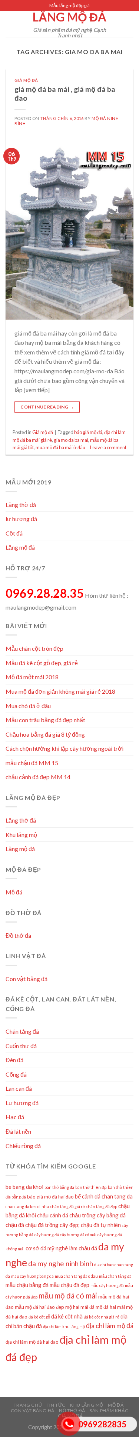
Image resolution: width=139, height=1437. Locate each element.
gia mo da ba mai (71, 440)
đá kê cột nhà (67, 1316)
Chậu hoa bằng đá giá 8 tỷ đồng (45, 734)
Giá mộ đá (26, 80)
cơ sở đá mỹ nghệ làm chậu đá (61, 1248)
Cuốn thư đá (21, 1045)
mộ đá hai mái (110, 1307)
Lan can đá (19, 1088)
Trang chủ (28, 1405)
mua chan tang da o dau (76, 1276)
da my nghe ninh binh (60, 1263)
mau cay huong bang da (32, 1276)
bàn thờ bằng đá (59, 1187)
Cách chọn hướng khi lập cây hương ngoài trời (64, 748)
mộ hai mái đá (80, 1307)
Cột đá (14, 533)
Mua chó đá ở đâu (28, 705)
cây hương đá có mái (78, 1234)
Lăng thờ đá (21, 504)
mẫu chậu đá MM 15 (32, 762)
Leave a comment (108, 447)
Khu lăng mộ (21, 834)
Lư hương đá (22, 1102)
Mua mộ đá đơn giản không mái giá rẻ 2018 (60, 691)
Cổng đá (16, 1074)
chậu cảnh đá (52, 1215)
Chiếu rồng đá (23, 1145)
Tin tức (56, 1405)
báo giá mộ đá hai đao (50, 1197)
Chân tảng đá (22, 1031)
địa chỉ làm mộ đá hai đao (32, 1342)
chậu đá (15, 1224)
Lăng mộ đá (69, 17)
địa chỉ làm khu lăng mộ (64, 1326)
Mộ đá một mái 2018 (32, 676)
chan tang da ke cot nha (27, 1206)
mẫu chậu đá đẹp (69, 1284)
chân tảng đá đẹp (101, 1206)
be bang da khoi (24, 1186)
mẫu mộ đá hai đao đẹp (39, 1307)
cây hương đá (46, 1234)
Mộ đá (14, 892)
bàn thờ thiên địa (91, 1187)
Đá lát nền (18, 1131)
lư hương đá (21, 518)
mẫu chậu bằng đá (27, 1284)
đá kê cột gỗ (39, 1316)
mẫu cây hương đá (107, 1285)
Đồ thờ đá (18, 935)
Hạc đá (15, 1116)
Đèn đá (14, 1059)
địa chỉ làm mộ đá (109, 1326)
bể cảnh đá (87, 1196)
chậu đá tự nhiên (101, 1224)
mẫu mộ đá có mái (68, 1295)
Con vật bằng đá (26, 978)
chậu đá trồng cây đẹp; (52, 1224)
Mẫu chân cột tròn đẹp (34, 648)
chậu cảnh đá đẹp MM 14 (38, 776)
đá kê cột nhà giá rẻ (101, 1316)
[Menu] (10, 24)
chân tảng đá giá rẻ (67, 1206)
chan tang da (117, 1196)
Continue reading (47, 407)
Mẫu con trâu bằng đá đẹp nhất (45, 719)
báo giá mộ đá (88, 432)
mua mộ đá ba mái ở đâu (60, 447)
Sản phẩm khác (109, 1410)
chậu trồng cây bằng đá (97, 1215)
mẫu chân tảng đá (115, 1276)
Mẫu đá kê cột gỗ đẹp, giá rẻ (42, 662)
